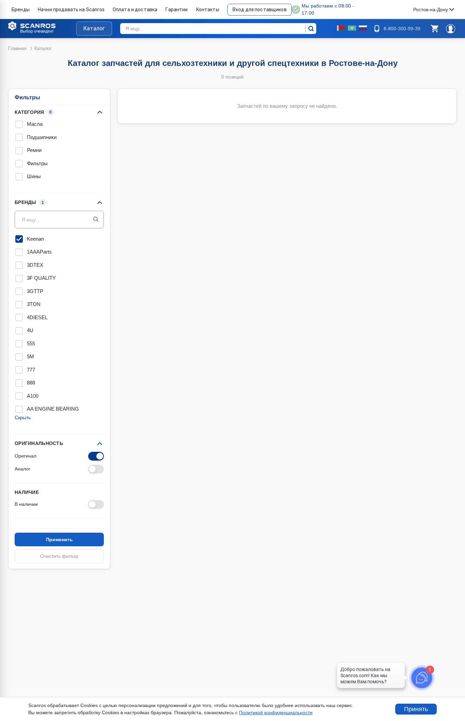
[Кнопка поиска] (95, 219)
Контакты (207, 10)
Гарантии (176, 10)
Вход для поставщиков (260, 10)
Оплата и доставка (135, 10)
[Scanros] (42, 25)
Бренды (21, 10)
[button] (434, 28)
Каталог (94, 28)
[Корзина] (434, 28)
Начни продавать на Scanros (71, 10)
